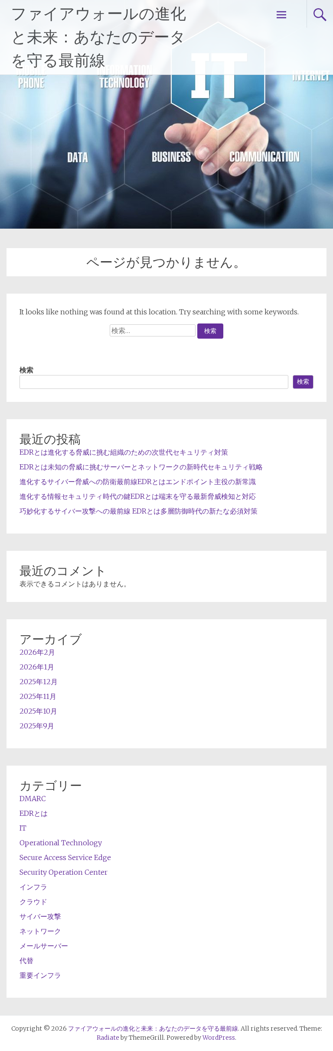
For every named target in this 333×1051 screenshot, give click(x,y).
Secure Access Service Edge (65, 857)
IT (23, 828)
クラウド (33, 901)
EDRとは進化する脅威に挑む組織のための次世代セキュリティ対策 (124, 452)
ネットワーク (40, 931)
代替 (26, 960)
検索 (26, 369)
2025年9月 (37, 725)
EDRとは (34, 813)
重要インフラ (40, 975)
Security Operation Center (64, 872)
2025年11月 (38, 696)
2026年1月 (37, 667)
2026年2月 (37, 652)
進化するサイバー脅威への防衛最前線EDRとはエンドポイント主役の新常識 (138, 481)
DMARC (33, 798)
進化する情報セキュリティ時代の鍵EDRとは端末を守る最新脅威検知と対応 (138, 496)
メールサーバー (44, 945)
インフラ (33, 887)
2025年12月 (39, 681)
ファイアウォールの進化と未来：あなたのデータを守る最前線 (98, 37)
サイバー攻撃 (40, 916)
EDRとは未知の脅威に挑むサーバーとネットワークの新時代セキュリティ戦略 (141, 466)
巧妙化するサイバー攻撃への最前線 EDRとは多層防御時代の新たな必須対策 (139, 511)
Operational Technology (61, 842)
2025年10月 (38, 711)
